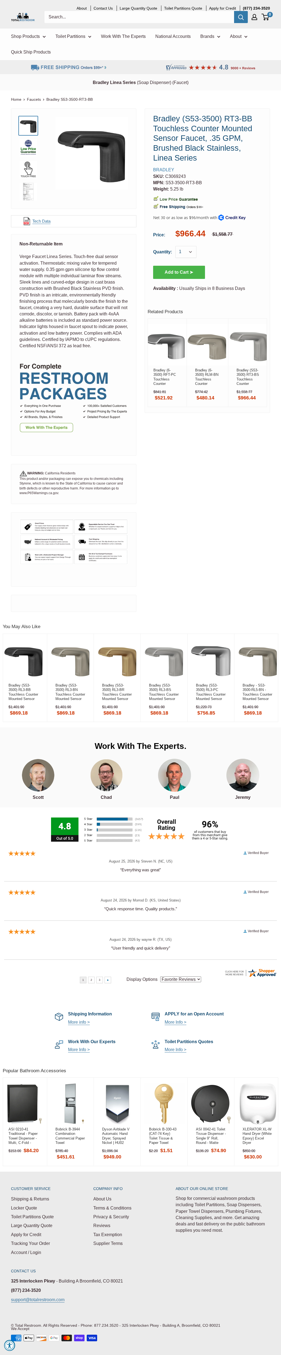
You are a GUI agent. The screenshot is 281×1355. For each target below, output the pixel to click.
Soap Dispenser (154, 82)
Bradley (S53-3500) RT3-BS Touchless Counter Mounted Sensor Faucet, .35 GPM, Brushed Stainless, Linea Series (249, 377)
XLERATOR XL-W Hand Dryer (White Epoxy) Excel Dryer (257, 1136)
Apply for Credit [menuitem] (222, 8)
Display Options (142, 979)
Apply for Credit (26, 1234)
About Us (102, 1199)
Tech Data (41, 221)
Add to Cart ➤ (179, 272)
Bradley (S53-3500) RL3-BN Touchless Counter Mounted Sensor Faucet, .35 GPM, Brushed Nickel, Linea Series (70, 692)
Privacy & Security (111, 1216)
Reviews (101, 1225)
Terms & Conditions (112, 1208)
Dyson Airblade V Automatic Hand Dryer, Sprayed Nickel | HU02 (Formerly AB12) (116, 1136)
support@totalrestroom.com (37, 1299)
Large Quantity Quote (31, 1225)
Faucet (180, 82)
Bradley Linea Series (114, 82)
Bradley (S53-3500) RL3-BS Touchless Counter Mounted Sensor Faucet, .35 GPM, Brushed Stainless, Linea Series (164, 692)
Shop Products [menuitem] (25, 36)
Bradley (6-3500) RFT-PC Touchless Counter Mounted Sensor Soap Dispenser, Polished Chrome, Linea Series (164, 377)
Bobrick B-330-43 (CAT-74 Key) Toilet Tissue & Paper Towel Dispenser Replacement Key (163, 1136)
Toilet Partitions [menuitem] (70, 36)
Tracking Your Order (30, 1243)
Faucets (34, 99)
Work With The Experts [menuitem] (123, 36)
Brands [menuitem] (207, 36)
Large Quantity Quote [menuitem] (138, 8)
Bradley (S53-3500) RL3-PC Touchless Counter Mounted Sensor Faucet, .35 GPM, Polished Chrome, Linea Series (211, 692)
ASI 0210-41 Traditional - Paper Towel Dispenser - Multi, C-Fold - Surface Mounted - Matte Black (23, 1136)
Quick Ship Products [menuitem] (31, 52)
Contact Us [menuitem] (103, 8)
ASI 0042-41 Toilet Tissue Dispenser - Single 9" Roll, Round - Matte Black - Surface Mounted (211, 1136)
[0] (265, 17)
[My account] (254, 17)
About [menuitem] (82, 8)
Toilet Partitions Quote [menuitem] (183, 8)
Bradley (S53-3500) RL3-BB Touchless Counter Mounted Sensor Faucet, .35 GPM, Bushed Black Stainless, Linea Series (23, 692)
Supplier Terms (108, 1243)
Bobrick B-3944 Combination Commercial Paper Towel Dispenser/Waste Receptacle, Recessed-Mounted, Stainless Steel (70, 1136)
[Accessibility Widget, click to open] (9, 1345)
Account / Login (26, 1252)
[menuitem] (256, 8)
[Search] (241, 17)
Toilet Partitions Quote (32, 1216)
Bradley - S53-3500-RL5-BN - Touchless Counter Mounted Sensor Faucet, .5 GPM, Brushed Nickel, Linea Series (257, 692)
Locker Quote (24, 1208)
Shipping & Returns (30, 1199)
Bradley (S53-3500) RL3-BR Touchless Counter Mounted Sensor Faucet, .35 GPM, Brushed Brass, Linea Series (117, 692)
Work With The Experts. (140, 746)
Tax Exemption (107, 1234)
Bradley (163, 169)
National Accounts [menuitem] (173, 36)
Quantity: (162, 252)
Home (16, 99)
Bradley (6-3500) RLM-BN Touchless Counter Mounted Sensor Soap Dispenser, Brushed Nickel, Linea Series (206, 377)
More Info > (175, 1022)
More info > (79, 1022)
